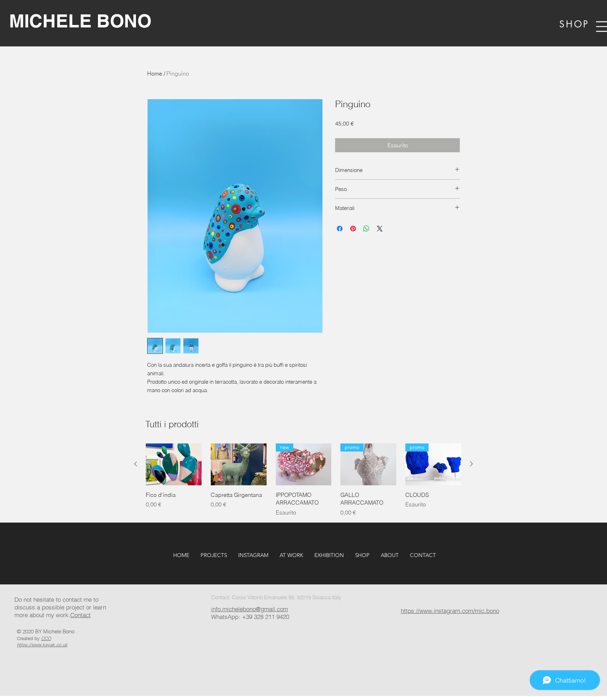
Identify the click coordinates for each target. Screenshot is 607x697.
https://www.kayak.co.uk (42, 644)
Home (154, 73)
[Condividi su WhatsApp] (366, 228)
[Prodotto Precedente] (135, 464)
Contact (80, 615)
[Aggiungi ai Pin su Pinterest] (353, 228)
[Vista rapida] (174, 464)
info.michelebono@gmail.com (249, 609)
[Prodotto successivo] (471, 464)
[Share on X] (380, 228)
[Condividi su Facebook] (339, 228)
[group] (303, 480)
